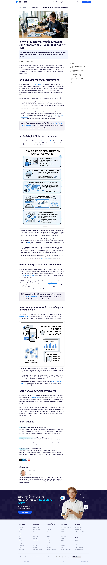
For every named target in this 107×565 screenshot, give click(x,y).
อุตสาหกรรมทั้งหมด (37, 549)
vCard (20, 529)
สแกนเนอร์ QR (78, 529)
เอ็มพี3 (20, 540)
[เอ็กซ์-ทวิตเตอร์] (65, 556)
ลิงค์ (20, 536)
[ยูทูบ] (56, 556)
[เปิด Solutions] (63, 2)
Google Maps (22, 531)
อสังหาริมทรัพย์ (36, 536)
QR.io (62, 547)
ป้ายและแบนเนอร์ (45, 258)
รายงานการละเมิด (45, 556)
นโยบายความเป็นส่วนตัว (35, 556)
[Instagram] (59, 556)
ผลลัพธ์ (77, 540)
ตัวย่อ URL (77, 534)
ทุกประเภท (21, 549)
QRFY (62, 538)
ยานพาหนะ (49, 540)
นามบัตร (49, 529)
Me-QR (63, 545)
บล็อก (24, 7)
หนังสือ (48, 543)
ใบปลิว (28, 242)
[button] (20, 460)
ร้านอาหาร (35, 531)
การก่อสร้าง (35, 538)
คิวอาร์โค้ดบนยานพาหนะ (28, 275)
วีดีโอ (20, 534)
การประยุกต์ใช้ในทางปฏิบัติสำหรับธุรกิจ (77, 79)
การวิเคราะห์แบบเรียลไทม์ (46, 141)
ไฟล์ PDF (21, 527)
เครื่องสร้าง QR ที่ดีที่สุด (66, 527)
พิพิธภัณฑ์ (35, 545)
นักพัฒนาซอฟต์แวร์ (35, 397)
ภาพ (20, 538)
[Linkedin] (30, 474)
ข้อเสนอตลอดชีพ (79, 549)
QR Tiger (63, 540)
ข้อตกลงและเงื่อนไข (24, 556)
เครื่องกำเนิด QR (79, 527)
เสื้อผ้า (48, 538)
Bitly (62, 543)
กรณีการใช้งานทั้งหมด (52, 549)
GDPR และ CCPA (23, 316)
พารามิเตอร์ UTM (52, 283)
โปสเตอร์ (49, 536)
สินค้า (48, 534)
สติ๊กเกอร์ (49, 547)
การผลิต (35, 547)
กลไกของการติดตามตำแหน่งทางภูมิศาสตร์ (77, 62)
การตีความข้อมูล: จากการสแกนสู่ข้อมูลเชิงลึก (77, 71)
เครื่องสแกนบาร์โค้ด (79, 531)
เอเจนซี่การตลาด (36, 527)
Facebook (21, 545)
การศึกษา (35, 543)
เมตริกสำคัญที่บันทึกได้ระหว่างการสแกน (77, 67)
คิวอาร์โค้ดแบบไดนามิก (38, 84)
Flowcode (63, 536)
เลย (71, 82)
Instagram (21, 543)
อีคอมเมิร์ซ (35, 534)
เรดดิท (62, 529)
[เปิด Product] (57, 2)
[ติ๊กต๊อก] (62, 556)
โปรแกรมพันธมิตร (79, 547)
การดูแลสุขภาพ (36, 540)
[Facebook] (68, 556)
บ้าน (20, 7)
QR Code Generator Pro (66, 531)
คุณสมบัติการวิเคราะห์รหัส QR (30, 296)
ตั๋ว (47, 545)
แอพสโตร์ (21, 547)
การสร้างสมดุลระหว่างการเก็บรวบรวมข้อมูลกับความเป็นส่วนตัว (77, 75)
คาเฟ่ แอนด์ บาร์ (36, 529)
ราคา (76, 542)
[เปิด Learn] (69, 2)
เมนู (48, 527)
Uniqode (63, 534)
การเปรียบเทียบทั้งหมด (66, 549)
